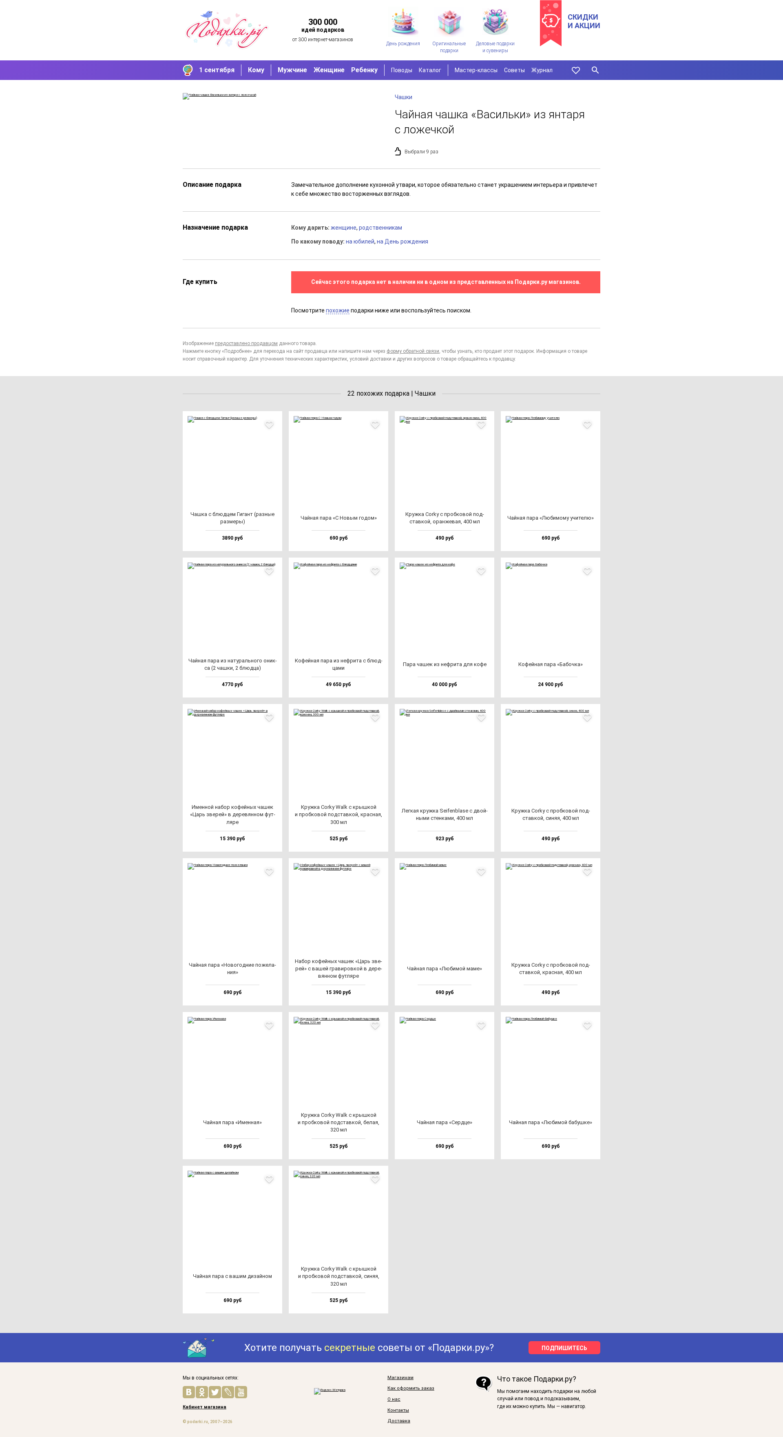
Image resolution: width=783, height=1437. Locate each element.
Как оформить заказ (410, 1388)
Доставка (398, 1421)
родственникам (380, 227)
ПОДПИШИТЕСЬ (564, 1348)
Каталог (430, 70)
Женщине (329, 70)
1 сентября (216, 70)
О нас (393, 1399)
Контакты (398, 1410)
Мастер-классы (476, 70)
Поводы (401, 70)
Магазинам (400, 1377)
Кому (256, 70)
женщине (343, 227)
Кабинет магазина (204, 1407)
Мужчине (292, 70)
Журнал (542, 70)
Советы (514, 70)
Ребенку (364, 70)
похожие (337, 310)
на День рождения (402, 241)
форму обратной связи (413, 351)
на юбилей (360, 241)
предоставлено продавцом (246, 343)
